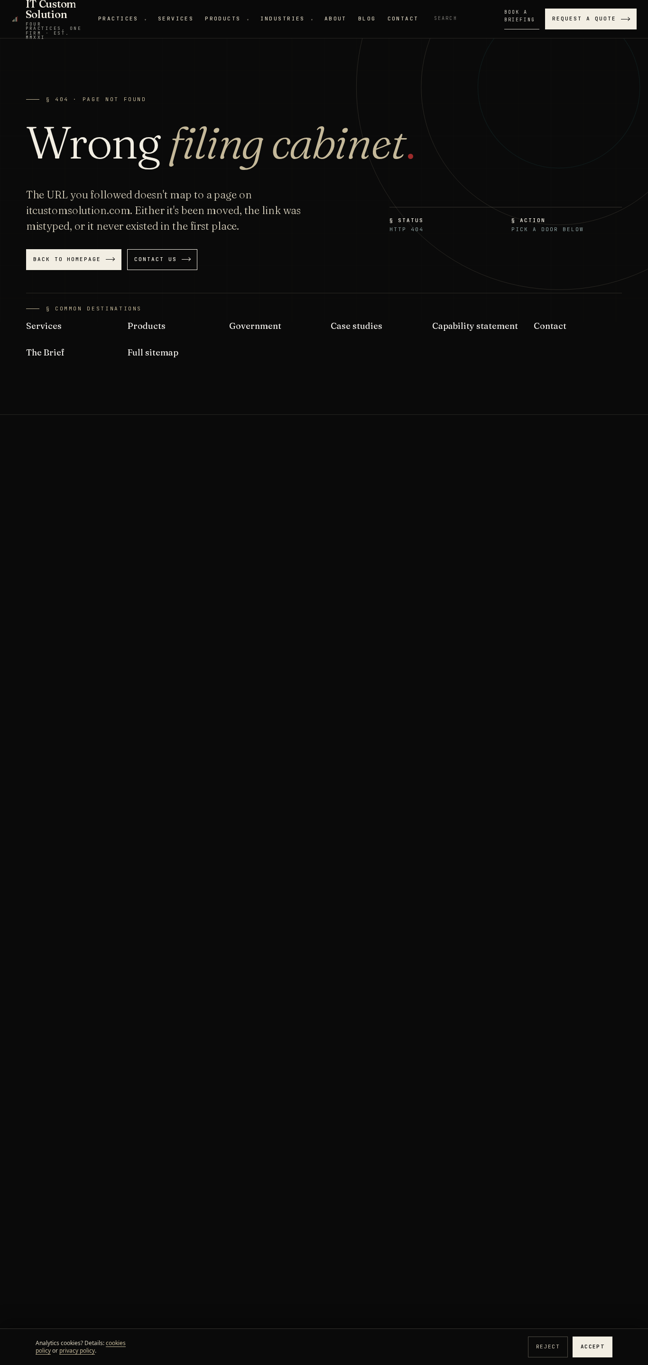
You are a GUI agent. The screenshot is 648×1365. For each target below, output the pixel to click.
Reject (548, 1346)
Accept (592, 1346)
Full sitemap (153, 352)
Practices (122, 18)
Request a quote (584, 18)
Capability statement (475, 325)
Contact (403, 18)
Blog (367, 18)
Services (176, 18)
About (335, 18)
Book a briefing (520, 16)
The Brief (45, 352)
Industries (286, 18)
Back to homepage (67, 259)
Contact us (155, 259)
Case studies (356, 325)
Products (227, 18)
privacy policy (77, 1350)
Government (255, 325)
